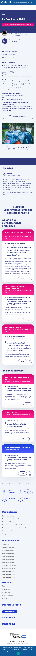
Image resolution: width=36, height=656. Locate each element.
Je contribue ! (9, 611)
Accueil (4, 484)
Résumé (4, 161)
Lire (22, 278)
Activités (12, 484)
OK (18, 653)
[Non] (34, 651)
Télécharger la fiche (19, 116)
